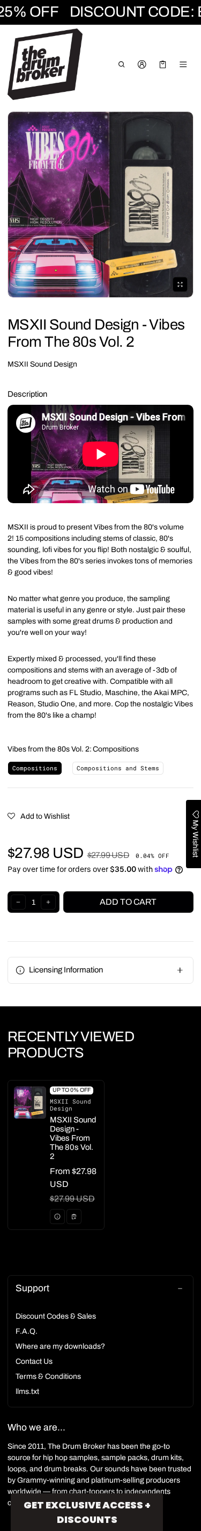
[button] (121, 64)
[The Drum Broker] (45, 64)
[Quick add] (73, 1216)
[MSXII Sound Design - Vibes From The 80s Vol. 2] (56, 1155)
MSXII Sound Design (42, 364)
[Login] (142, 64)
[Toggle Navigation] (183, 64)
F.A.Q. (27, 1331)
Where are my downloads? (60, 1346)
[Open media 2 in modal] (100, 204)
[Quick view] (57, 1216)
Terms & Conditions (48, 1376)
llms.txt (27, 1391)
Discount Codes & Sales (56, 1316)
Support (32, 1288)
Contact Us (34, 1361)
